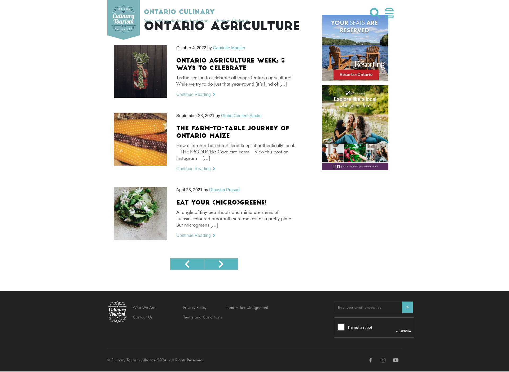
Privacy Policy (194, 307)
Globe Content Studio (241, 115)
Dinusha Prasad (224, 190)
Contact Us (142, 317)
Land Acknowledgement (247, 307)
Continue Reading (194, 94)
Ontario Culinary (179, 12)
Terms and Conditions (202, 317)
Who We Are (144, 307)
